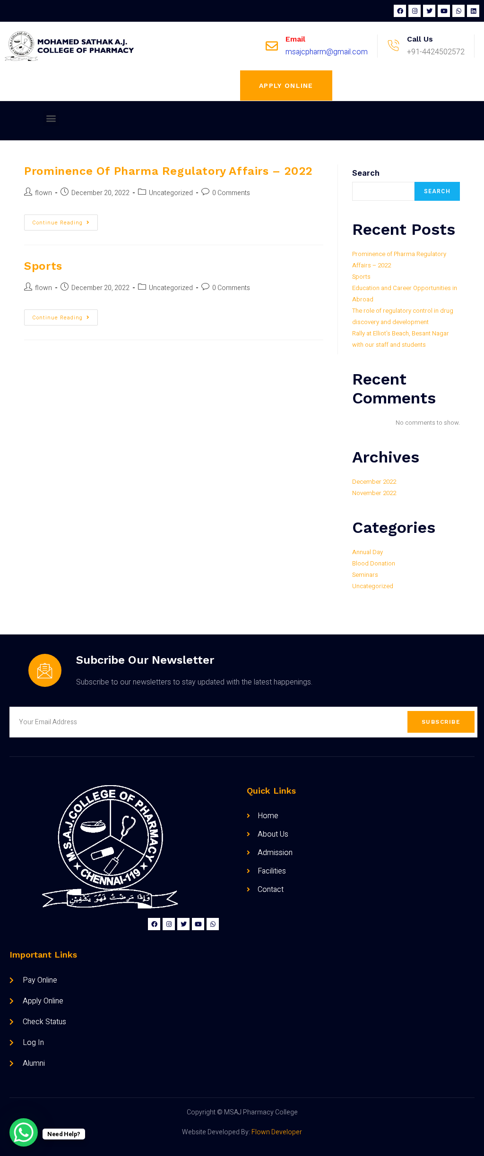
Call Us (420, 38)
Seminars (365, 574)
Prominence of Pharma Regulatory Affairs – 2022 (168, 171)
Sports (43, 266)
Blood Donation (373, 563)
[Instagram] (414, 11)
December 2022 (374, 481)
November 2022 (374, 492)
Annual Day (367, 552)
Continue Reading (65, 220)
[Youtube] (444, 11)
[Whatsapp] (458, 11)
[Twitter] (429, 11)
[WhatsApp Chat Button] (23, 1132)
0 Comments (231, 193)
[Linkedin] (473, 11)
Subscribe (441, 722)
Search (366, 173)
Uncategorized (171, 193)
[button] (286, 85)
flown (43, 193)
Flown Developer (276, 1132)
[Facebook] (400, 11)
